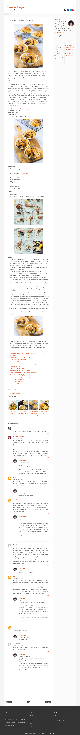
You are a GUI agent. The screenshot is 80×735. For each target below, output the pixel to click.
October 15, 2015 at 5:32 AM (18, 578)
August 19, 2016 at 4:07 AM (25, 656)
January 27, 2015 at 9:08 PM (18, 429)
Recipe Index (13, 13)
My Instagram (12, 1)
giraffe (15, 500)
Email (65, 10)
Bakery (18, 393)
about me (61, 32)
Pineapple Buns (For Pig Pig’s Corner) (20, 375)
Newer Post (9, 702)
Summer (31, 712)
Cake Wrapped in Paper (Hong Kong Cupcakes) (33, 413)
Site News (32, 728)
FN (14, 576)
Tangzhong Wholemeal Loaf (17, 379)
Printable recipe (24, 109)
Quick (31, 720)
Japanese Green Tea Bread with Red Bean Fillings (23, 364)
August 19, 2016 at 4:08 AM (25, 637)
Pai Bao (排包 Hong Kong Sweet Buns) (20, 370)
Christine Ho (22, 460)
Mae (14, 477)
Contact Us (28, 1)
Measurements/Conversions (59, 718)
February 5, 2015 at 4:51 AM (25, 492)
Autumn (31, 715)
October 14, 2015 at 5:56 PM (18, 546)
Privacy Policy (56, 715)
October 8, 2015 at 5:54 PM (25, 518)
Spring (31, 709)
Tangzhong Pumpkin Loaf (17, 381)
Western (41, 13)
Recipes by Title (33, 726)
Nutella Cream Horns (15, 366)
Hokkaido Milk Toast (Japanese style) (20, 368)
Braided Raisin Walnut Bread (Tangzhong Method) (23, 372)
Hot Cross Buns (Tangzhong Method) (20, 377)
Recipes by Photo (22, 13)
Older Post (48, 702)
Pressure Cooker (56, 13)
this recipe (26, 173)
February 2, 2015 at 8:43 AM (18, 479)
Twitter (71, 10)
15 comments (21, 22)
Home (7, 1)
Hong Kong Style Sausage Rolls (18, 359)
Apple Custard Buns (15, 362)
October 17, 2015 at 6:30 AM (25, 600)
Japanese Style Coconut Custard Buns (20, 357)
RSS (6, 712)
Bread (22, 393)
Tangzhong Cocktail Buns (16, 383)
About (55, 709)
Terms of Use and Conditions (59, 720)
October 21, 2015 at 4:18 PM (18, 629)
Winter (31, 718)
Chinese (35, 13)
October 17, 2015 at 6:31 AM (25, 570)
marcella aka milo (18, 436)
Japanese (47, 13)
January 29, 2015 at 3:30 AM (25, 462)
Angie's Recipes (17, 428)
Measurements (65, 13)
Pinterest (73, 10)
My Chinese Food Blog (20, 1)
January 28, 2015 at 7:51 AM (18, 438)
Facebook (68, 10)
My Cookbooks (8, 16)
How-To (31, 723)
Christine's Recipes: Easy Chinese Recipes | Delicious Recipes (43, 733)
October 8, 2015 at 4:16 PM (18, 501)
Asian (29, 13)
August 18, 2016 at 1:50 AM (18, 645)
